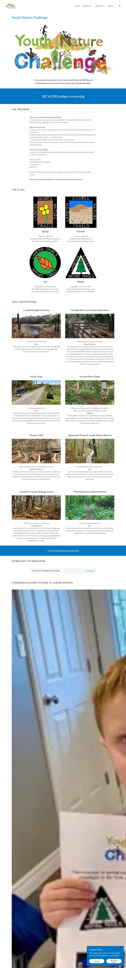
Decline (97, 961)
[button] (88, 6)
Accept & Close (114, 961)
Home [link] (77, 6)
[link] (10, 5)
